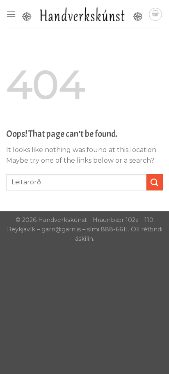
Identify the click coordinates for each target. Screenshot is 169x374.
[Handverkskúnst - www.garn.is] (82, 14)
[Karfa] (155, 14)
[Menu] (11, 14)
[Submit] (154, 182)
